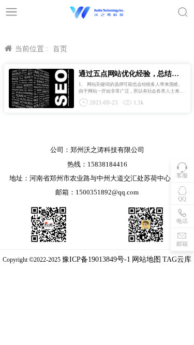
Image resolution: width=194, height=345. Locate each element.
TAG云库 (176, 259)
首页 (60, 49)
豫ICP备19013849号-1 (96, 259)
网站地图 (146, 259)
